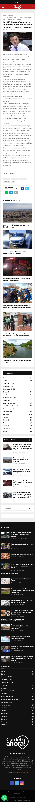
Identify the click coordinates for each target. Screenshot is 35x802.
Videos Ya (6, 431)
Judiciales (6, 409)
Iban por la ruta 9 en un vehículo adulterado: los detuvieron (14, 253)
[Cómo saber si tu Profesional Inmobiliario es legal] (5, 639)
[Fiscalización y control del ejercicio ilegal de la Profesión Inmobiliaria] (5, 627)
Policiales (6, 414)
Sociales (6, 423)
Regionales (6, 420)
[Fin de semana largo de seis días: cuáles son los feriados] (5, 603)
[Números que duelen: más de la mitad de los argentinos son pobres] (5, 535)
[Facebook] (12, 783)
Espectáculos (7, 397)
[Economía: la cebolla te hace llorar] (5, 556)
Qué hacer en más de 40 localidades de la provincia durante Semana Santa (22, 590)
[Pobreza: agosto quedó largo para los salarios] (5, 546)
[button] (4, 798)
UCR (13, 181)
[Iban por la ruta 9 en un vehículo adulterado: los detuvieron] (7, 472)
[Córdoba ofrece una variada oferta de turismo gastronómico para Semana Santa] (5, 613)
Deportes (6, 386)
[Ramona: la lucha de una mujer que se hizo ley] (5, 649)
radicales (6, 181)
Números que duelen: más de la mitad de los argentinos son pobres (21, 534)
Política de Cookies (22, 797)
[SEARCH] (30, 509)
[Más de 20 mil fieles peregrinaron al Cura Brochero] (7, 460)
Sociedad (6, 425)
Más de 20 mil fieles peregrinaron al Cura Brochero (20, 459)
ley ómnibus (23, 179)
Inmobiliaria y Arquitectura (11, 406)
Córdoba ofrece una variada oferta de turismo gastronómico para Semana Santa (22, 612)
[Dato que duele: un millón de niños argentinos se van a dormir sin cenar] (5, 566)
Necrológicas (7, 411)
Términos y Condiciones (10, 800)
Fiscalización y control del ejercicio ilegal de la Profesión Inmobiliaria (21, 626)
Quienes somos (10, 797)
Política (5, 417)
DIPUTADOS (15, 179)
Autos (5, 378)
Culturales (6, 383)
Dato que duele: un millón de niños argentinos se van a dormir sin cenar (22, 566)
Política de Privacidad (24, 800)
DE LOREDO (6, 179)
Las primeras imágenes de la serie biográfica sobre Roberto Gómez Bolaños (22, 658)
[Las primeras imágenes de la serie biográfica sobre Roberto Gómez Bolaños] (5, 659)
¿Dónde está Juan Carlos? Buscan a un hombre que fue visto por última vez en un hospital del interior (22, 447)
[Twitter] (17, 783)
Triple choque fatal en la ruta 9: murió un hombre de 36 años (16, 279)
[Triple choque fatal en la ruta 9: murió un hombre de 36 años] (7, 483)
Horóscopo (6, 400)
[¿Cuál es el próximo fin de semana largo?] (5, 581)
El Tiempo (6, 395)
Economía (6, 392)
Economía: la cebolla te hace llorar (22, 554)
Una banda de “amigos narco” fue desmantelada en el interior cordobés (16, 335)
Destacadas (6, 389)
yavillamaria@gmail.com (20, 772)
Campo (5, 380)
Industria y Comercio (9, 403)
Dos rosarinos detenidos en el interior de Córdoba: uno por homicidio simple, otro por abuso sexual (17, 307)
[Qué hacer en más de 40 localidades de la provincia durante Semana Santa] (5, 591)
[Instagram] (22, 783)
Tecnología (6, 428)
